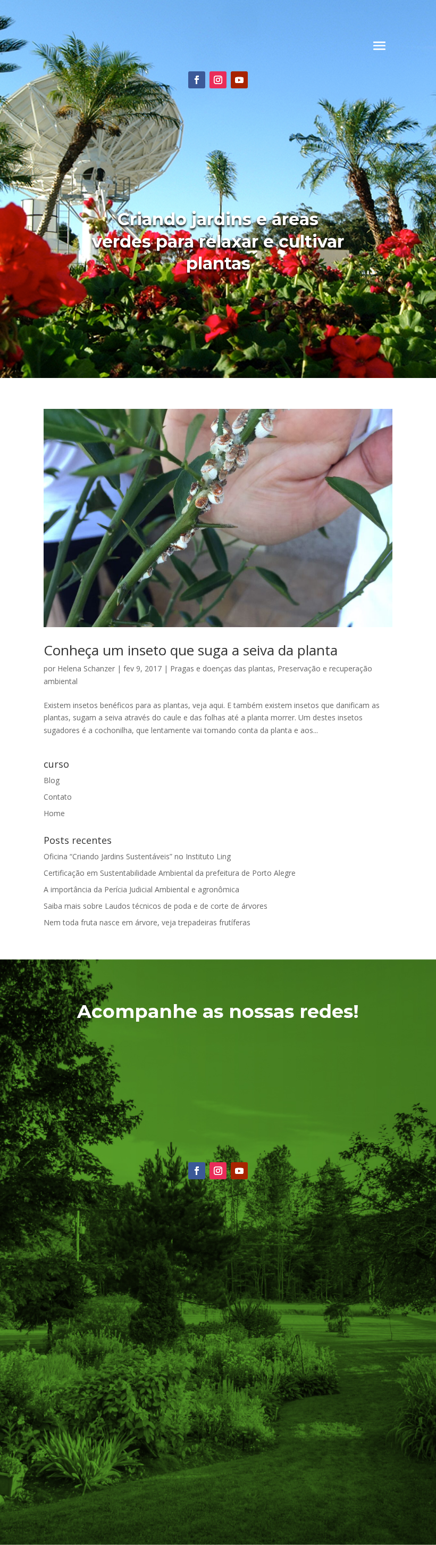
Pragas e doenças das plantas (221, 668)
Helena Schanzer (86, 668)
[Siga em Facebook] (196, 79)
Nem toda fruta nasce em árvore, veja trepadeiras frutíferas (147, 922)
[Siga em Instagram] (218, 79)
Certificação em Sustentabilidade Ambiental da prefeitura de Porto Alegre (170, 873)
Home (54, 813)
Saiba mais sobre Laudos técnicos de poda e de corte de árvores (155, 906)
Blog (52, 780)
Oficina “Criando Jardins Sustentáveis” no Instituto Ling (137, 856)
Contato (58, 797)
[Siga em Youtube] (239, 79)
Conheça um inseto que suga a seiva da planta (191, 650)
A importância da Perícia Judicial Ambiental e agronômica (141, 889)
